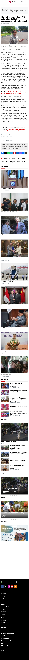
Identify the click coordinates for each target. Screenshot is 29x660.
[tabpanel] (14, 485)
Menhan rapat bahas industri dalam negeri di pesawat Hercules (14, 373)
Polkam (11, 9)
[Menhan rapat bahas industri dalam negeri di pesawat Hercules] (14, 364)
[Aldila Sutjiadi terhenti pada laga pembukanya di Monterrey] (5, 392)
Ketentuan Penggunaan (7, 633)
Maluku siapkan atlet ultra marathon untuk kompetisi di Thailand (17, 467)
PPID (2, 650)
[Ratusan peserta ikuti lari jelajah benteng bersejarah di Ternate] (5, 454)
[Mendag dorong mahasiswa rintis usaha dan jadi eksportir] (14, 341)
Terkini (3, 591)
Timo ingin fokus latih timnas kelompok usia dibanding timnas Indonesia (18, 406)
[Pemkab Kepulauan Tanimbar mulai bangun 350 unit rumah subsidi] (5, 461)
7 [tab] (17, 519)
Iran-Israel (5, 161)
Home (5, 9)
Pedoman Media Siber (7, 640)
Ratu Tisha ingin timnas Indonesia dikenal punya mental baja (18, 413)
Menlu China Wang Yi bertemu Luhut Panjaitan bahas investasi (14, 303)
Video (3, 497)
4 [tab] (16, 495)
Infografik (4, 521)
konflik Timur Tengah (19, 161)
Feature (3, 625)
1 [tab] (10, 495)
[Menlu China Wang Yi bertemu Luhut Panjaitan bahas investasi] (14, 294)
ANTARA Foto (4, 645)
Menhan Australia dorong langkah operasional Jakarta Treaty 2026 (14, 234)
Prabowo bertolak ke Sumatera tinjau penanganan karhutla (11, 280)
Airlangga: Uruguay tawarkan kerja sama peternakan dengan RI (12, 257)
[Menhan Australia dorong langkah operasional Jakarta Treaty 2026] (14, 225)
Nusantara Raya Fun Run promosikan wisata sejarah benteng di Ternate (13, 440)
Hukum (3, 609)
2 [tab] (12, 495)
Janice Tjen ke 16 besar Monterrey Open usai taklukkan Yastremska (18, 385)
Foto (2, 473)
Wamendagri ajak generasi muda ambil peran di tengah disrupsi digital (14, 187)
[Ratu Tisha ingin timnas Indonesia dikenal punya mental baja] (5, 413)
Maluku (3, 604)
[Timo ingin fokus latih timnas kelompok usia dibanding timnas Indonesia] (5, 407)
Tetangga (3, 620)
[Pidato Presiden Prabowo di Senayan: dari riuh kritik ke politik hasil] (14, 318)
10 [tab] (24, 519)
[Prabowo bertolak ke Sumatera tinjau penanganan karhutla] (14, 271)
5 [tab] (18, 495)
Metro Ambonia (5, 606)
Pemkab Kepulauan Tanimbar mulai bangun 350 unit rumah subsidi (17, 460)
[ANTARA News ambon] (16, 1)
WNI (11, 161)
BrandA (3, 643)
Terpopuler (4, 379)
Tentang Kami (5, 638)
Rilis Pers (3, 627)
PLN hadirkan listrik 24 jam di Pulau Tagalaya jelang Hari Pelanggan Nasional (17, 447)
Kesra (2, 617)
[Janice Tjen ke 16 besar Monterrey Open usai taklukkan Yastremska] (5, 385)
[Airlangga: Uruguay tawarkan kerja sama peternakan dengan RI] (14, 248)
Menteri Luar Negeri (9, 158)
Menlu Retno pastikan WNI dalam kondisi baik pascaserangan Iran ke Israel (14, 11)
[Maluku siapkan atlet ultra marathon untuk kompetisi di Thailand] (5, 467)
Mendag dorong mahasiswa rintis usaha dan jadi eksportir (13, 350)
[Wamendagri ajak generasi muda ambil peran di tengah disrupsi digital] (14, 178)
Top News (4, 419)
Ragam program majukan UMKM (13, 570)
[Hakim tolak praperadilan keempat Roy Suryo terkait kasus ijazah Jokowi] (14, 202)
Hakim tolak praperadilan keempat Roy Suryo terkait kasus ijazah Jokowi (14, 211)
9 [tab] (22, 519)
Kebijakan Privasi (5, 636)
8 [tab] (19, 519)
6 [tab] (15, 519)
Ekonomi (3, 611)
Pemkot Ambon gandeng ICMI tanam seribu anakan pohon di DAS (13, 513)
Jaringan (3, 631)
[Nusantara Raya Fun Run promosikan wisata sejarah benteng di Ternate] (14, 431)
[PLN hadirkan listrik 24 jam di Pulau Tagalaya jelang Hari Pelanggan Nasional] (5, 447)
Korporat (3, 648)
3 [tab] (14, 495)
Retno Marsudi (21, 158)
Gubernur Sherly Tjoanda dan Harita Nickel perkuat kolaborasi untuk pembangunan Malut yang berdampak (18, 399)
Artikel (3, 614)
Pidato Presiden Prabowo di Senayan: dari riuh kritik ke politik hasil (14, 327)
